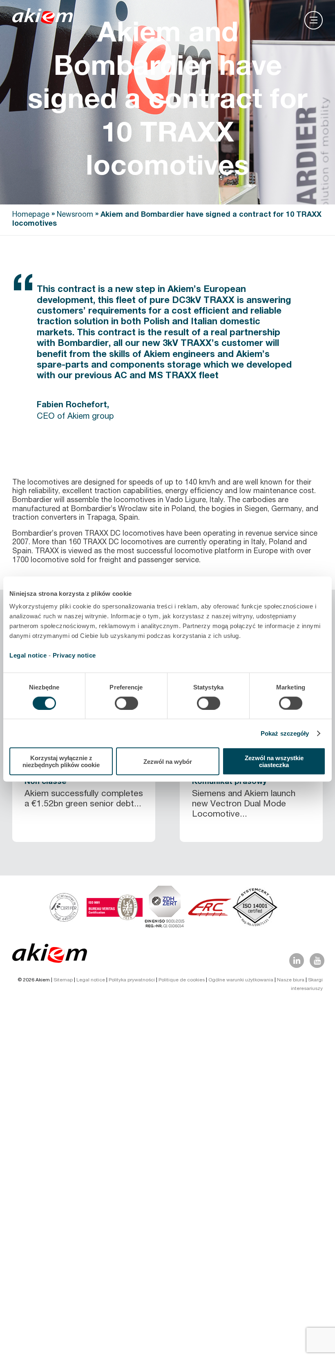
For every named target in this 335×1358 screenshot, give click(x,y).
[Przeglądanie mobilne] (313, 20)
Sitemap (63, 980)
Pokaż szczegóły (285, 733)
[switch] (126, 702)
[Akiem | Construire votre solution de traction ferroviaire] (44, 20)
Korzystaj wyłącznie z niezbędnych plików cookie (61, 761)
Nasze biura (290, 980)
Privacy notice (74, 655)
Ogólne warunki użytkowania (240, 980)
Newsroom (75, 215)
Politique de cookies (182, 980)
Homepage (30, 215)
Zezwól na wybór (167, 761)
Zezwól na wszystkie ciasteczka (274, 761)
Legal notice (28, 655)
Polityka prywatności (132, 980)
